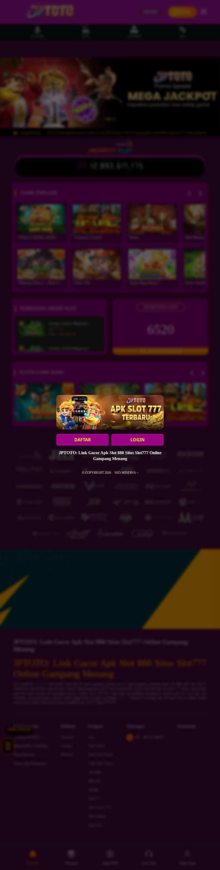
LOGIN (137, 440)
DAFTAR (82, 440)
